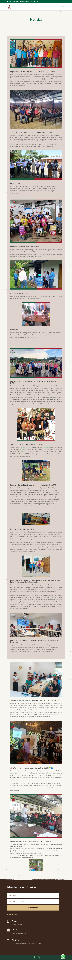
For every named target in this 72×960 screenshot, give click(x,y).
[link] (26, 447)
